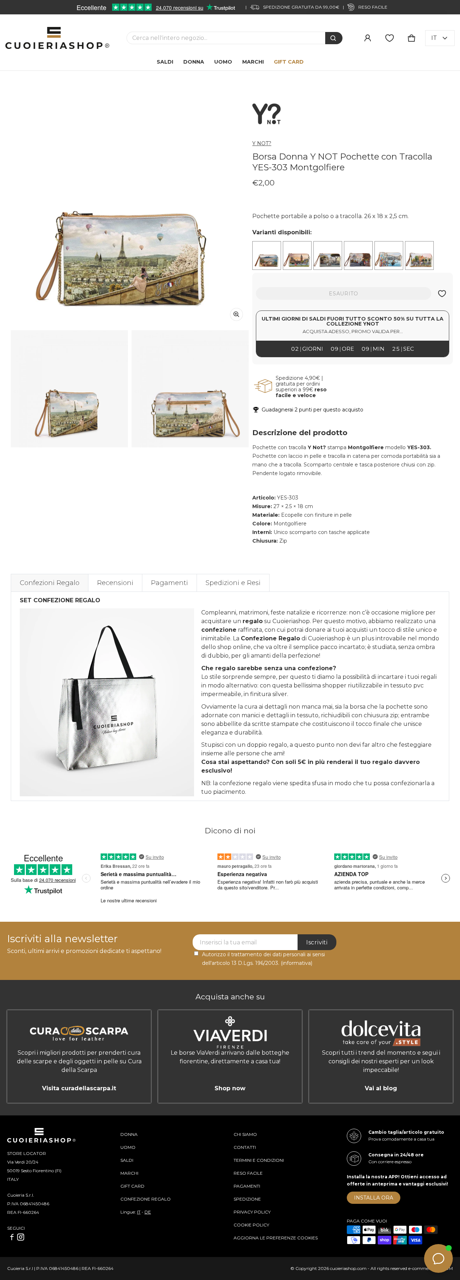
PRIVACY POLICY (252, 1212)
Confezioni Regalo (49, 583)
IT (139, 1212)
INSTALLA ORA (373, 1197)
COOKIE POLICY (251, 1225)
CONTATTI (245, 1147)
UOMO (127, 1147)
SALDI (126, 1160)
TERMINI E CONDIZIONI (259, 1160)
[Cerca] (333, 38)
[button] (411, 38)
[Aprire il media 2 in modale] (130, 208)
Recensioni (115, 583)
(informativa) (296, 963)
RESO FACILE (248, 1173)
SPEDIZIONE (247, 1199)
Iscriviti (317, 942)
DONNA (129, 1134)
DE (147, 1212)
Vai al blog (381, 1088)
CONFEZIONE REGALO (145, 1199)
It (434, 37)
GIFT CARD (132, 1186)
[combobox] (225, 38)
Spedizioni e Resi (233, 583)
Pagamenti (169, 583)
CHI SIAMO (245, 1134)
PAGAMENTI (247, 1186)
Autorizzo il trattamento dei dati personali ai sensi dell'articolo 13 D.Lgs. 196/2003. (263, 958)
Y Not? (261, 143)
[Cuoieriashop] (57, 38)
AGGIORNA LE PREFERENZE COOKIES (276, 1237)
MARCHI (129, 1173)
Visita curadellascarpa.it (79, 1088)
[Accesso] (368, 38)
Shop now (230, 1088)
